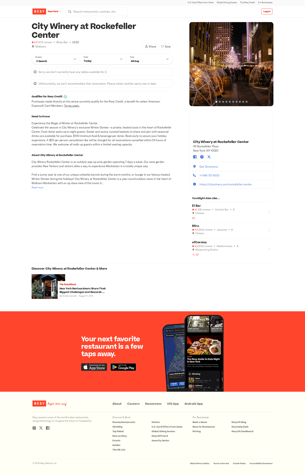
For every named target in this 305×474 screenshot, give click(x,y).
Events (116, 440)
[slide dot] (216, 102)
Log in (267, 11)
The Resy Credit (247, 2)
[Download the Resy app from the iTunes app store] (94, 367)
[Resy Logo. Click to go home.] (39, 11)
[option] (231, 64)
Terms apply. (71, 105)
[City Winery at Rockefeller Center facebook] (195, 156)
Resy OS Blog (239, 422)
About (117, 404)
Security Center (160, 440)
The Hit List (118, 449)
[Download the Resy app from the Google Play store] (123, 367)
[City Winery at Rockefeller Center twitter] (209, 156)
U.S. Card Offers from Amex (201, 2)
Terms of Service (221, 463)
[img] (33, 46)
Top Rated (118, 431)
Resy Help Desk (240, 426)
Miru (195, 226)
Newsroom (153, 404)
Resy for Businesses (204, 426)
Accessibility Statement (261, 463)
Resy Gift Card (160, 436)
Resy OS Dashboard (242, 431)
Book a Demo (200, 422)
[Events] (193, 218)
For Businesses (265, 2)
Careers (133, 404)
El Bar (196, 206)
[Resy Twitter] (41, 428)
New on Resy (119, 436)
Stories (156, 422)
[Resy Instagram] (34, 428)
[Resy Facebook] (47, 428)
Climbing (117, 426)
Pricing (197, 431)
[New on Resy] (193, 254)
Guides (116, 445)
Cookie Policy (239, 463)
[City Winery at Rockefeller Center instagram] (202, 156)
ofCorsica (199, 242)
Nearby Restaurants (123, 422)
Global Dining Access (227, 2)
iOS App (173, 404)
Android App (193, 404)
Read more (37, 187)
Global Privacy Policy (200, 463)
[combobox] (97, 11)
